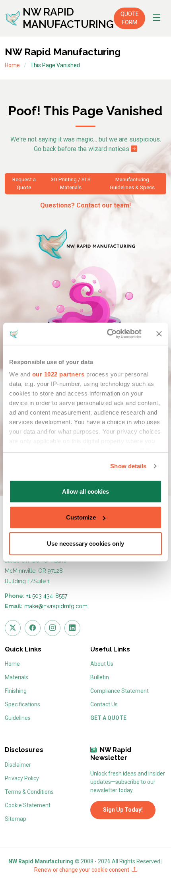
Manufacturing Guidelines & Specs (132, 183)
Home (12, 65)
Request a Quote (24, 183)
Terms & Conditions (29, 792)
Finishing (16, 691)
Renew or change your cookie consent (83, 870)
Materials (16, 677)
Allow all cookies (85, 491)
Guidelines (18, 718)
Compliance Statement (119, 691)
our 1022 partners (58, 374)
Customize (81, 517)
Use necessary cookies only (85, 543)
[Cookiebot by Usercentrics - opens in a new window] (108, 334)
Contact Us (104, 704)
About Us (101, 664)
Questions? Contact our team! (85, 205)
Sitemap (15, 819)
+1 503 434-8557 (46, 596)
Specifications (22, 704)
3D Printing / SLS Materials (71, 183)
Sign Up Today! (123, 809)
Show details (128, 466)
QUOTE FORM (129, 18)
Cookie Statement (28, 805)
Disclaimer (18, 765)
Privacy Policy (22, 778)
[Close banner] (159, 334)
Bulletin (99, 677)
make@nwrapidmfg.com (55, 606)
